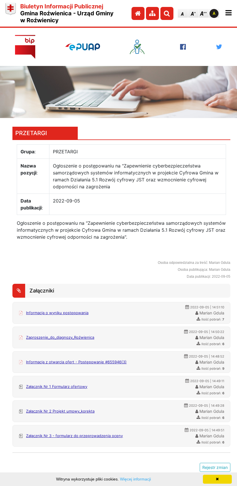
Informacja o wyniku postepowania (57, 312)
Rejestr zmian (215, 467)
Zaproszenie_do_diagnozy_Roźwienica (60, 337)
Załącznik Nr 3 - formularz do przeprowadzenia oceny (74, 435)
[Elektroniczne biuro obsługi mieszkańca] (140, 47)
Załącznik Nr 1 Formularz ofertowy (56, 386)
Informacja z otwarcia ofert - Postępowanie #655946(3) (76, 362)
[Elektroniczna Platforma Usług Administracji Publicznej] (82, 46)
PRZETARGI (31, 133)
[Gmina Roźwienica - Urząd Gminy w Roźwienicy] (10, 13)
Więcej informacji (135, 479)
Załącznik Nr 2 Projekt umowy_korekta (60, 411)
